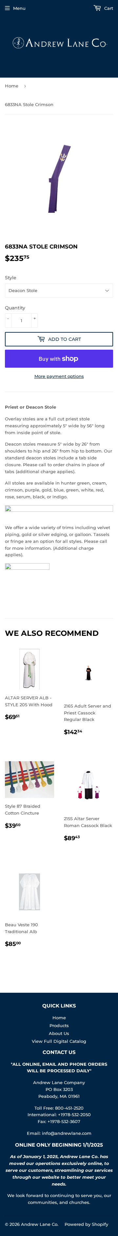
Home (11, 85)
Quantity (15, 308)
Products (59, 1025)
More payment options (59, 376)
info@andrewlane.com (66, 1133)
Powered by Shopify (86, 1224)
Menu (19, 8)
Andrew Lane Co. (39, 1224)
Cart (108, 8)
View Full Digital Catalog (59, 1041)
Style (10, 278)
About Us (59, 1033)
